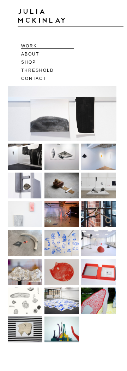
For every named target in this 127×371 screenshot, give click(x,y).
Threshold (37, 70)
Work (29, 46)
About (30, 54)
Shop (28, 62)
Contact (33, 78)
